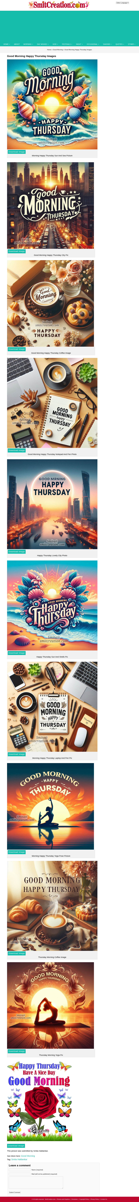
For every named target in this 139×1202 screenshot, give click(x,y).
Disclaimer (74, 1199)
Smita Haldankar (19, 1159)
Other (131, 44)
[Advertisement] (69, 26)
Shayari (106, 44)
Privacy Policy (95, 1199)
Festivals (66, 44)
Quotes (119, 44)
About (17, 44)
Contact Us (104, 1199)
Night (78, 44)
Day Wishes (42, 44)
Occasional (92, 44)
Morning (27, 44)
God (54, 44)
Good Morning (58, 50)
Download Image (17, 152)
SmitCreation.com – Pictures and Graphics (57, 1199)
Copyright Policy (84, 1199)
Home (5, 44)
